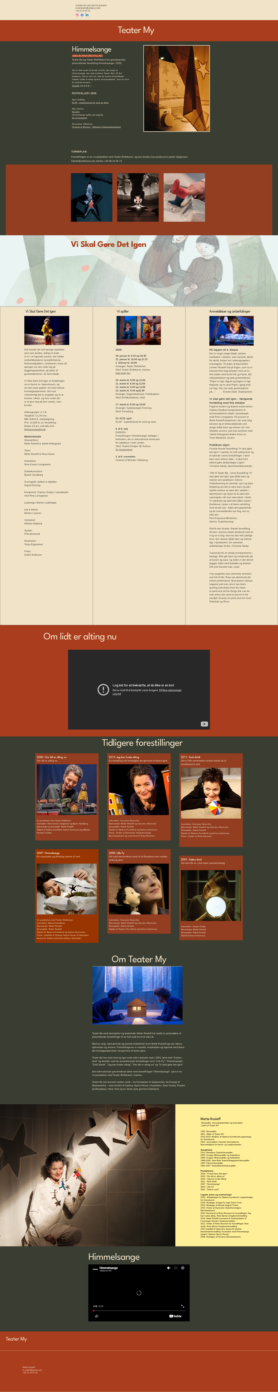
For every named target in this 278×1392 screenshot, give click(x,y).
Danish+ (76, 112)
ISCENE (75, 86)
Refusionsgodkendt (34, 429)
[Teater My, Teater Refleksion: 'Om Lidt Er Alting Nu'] (139, 690)
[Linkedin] (87, 15)
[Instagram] (77, 15)
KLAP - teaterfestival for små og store (90, 103)
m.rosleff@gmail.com (87, 8)
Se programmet (124, 449)
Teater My (16, 1339)
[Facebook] (82, 15)
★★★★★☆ (85, 86)
